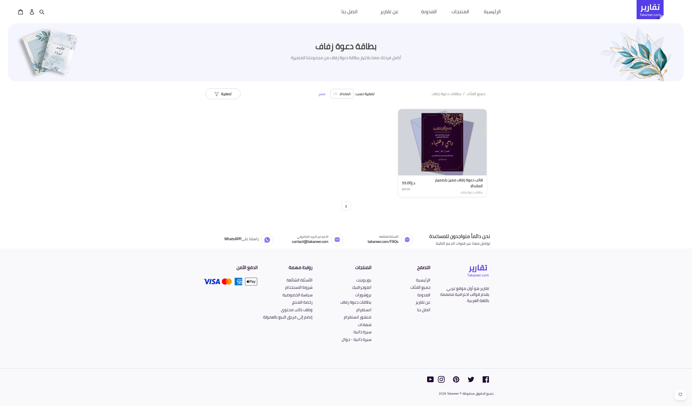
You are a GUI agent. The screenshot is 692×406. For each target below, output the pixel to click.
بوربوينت (363, 280)
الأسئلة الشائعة (299, 280)
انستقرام (363, 310)
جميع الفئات (476, 93)
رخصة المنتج (302, 302)
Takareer (453, 393)
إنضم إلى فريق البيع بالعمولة (287, 317)
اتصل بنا (423, 310)
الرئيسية (423, 280)
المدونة (423, 295)
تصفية (225, 93)
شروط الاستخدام (298, 287)
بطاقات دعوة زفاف (446, 93)
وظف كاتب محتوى (296, 310)
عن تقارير (422, 302)
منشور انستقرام (357, 317)
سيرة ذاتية (362, 332)
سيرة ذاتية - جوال (356, 339)
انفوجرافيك (361, 287)
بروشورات (363, 295)
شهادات (364, 324)
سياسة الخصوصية (297, 295)
